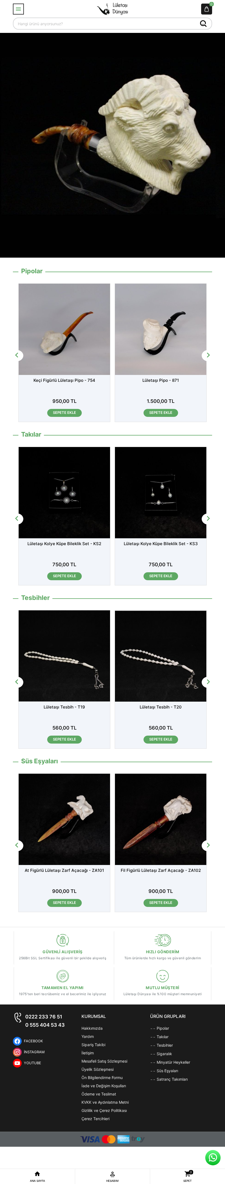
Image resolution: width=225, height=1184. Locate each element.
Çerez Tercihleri (95, 1118)
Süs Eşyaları (167, 1070)
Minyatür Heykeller (173, 1062)
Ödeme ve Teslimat (98, 1094)
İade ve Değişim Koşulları (103, 1085)
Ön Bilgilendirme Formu (102, 1077)
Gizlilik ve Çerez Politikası (104, 1110)
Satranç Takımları (172, 1079)
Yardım (87, 1036)
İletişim (87, 1053)
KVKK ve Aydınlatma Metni (105, 1102)
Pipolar (162, 1028)
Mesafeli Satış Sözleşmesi (104, 1061)
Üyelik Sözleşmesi (97, 1069)
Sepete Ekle (64, 412)
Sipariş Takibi (93, 1044)
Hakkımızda (92, 1028)
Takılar (162, 1036)
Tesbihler (164, 1045)
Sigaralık (164, 1053)
